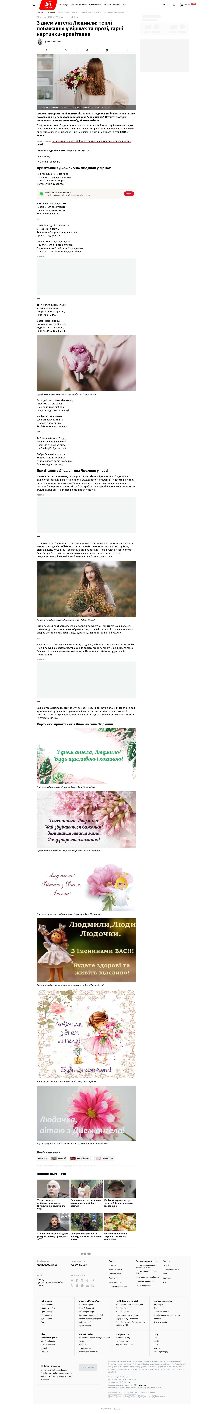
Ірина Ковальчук (53, 42)
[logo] (48, 4)
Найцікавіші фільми (49, 1338)
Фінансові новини (161, 1312)
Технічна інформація (144, 1286)
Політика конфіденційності (147, 1261)
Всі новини (46, 1301)
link (72, 1280)
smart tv (144, 1396)
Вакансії (166, 1265)
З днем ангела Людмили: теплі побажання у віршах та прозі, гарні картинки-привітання (93, 12)
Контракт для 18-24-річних (127, 1315)
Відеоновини (46, 1315)
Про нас (112, 1261)
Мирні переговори (86, 1312)
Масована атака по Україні (90, 1319)
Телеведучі (113, 1278)
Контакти (166, 1261)
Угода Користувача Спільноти (147, 1277)
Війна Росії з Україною (90, 1301)
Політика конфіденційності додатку (147, 1272)
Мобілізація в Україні (127, 1301)
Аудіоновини (46, 1319)
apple (130, 1396)
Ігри (164, 1282)
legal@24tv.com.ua (138, 1385)
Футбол (157, 1341)
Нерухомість (122, 1334)
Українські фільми (49, 1341)
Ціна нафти (158, 1305)
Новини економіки (163, 1301)
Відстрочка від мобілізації (127, 1319)
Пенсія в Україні (160, 1322)
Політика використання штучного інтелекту (145, 1266)
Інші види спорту (161, 1352)
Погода (44, 1322)
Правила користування (118, 1287)
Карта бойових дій (86, 1308)
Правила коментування (145, 1281)
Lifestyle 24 (41, 12)
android (115, 1396)
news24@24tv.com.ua (47, 1265)
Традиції (63, 5)
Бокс (156, 1338)
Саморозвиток (85, 1348)
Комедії (44, 1348)
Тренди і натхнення (124, 1345)
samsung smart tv (159, 1396)
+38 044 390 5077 (79, 1265)
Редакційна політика (117, 1269)
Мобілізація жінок (123, 1312)
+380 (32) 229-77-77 (123, 1382)
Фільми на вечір (48, 1345)
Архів (165, 1274)
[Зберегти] (127, 50)
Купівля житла (122, 1341)
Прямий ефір (46, 1312)
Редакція (112, 1265)
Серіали (44, 1352)
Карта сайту (167, 1278)
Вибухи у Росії (84, 1322)
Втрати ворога (85, 1326)
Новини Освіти (86, 1334)
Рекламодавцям (115, 1282)
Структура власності (171, 1269)
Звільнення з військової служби (129, 1305)
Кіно (43, 1334)
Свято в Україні (79, 5)
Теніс (156, 1345)
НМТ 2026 (82, 1345)
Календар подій (112, 5)
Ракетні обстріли (86, 1305)
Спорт (157, 1334)
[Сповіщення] (174, 5)
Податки (157, 1319)
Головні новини (48, 1305)
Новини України (48, 1308)
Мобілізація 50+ (122, 1308)
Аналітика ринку (123, 1338)
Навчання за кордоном (88, 1352)
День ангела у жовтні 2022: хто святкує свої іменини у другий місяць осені (84, 143)
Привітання (95, 5)
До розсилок (88, 1367)
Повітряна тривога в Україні (91, 1315)
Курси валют (159, 1308)
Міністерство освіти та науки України (94, 1338)
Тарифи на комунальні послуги (167, 1315)
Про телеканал (115, 1274)
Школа (81, 1341)
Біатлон (157, 1348)
